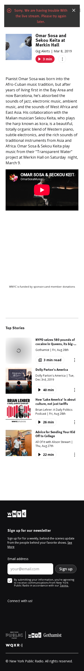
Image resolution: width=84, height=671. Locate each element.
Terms (64, 585)
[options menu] (62, 59)
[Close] (73, 10)
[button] (42, 351)
